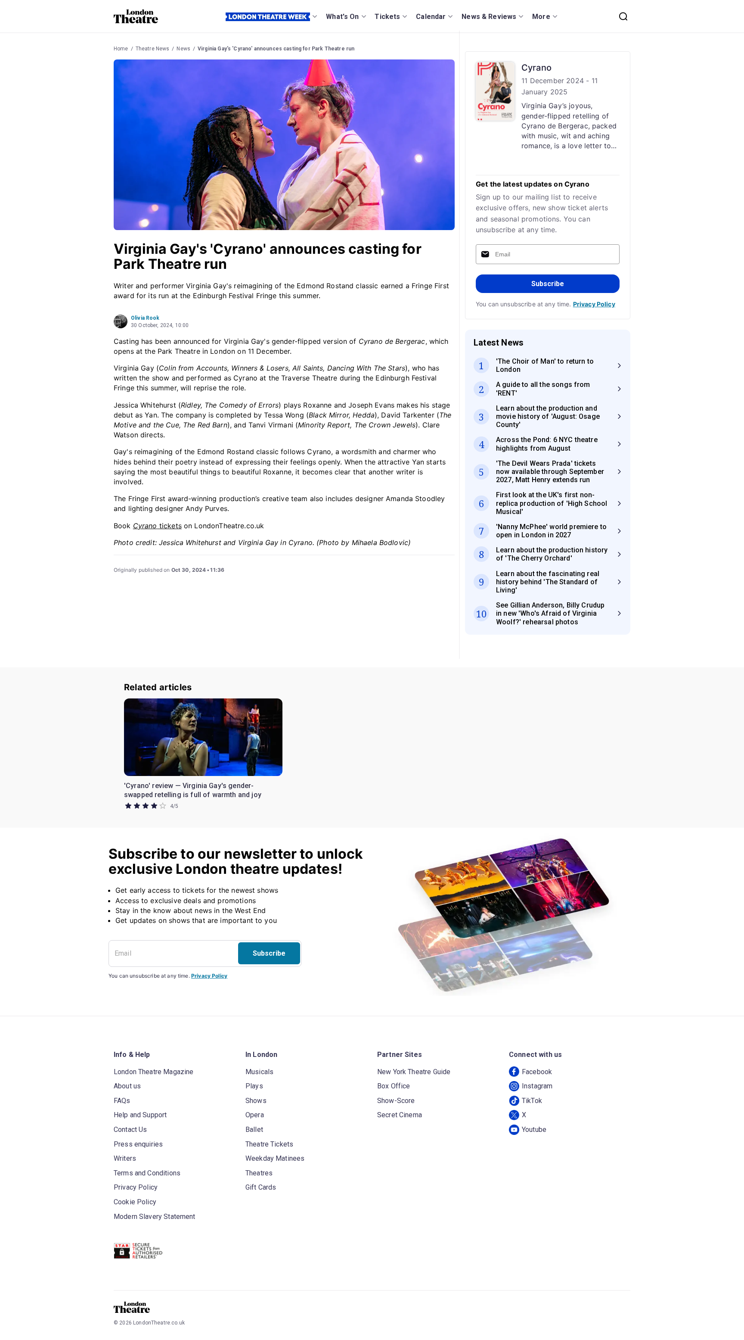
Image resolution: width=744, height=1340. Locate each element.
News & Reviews (489, 16)
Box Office (393, 1086)
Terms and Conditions (147, 1173)
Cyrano (536, 67)
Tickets (387, 16)
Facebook (537, 1072)
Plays (254, 1086)
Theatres (259, 1173)
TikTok (532, 1101)
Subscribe (547, 284)
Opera (254, 1115)
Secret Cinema (399, 1115)
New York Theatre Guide (413, 1072)
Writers (125, 1158)
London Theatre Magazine (153, 1072)
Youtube (534, 1129)
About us (127, 1086)
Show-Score (396, 1101)
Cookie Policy (135, 1202)
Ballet (254, 1129)
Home (121, 49)
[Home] (136, 16)
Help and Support (140, 1115)
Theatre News (153, 49)
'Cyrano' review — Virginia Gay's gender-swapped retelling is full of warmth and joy (192, 790)
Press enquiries (138, 1144)
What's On (342, 16)
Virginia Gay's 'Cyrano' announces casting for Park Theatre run (276, 49)
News (183, 49)
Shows (256, 1101)
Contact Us (130, 1129)
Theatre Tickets (269, 1144)
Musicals (259, 1072)
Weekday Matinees (274, 1158)
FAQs (122, 1101)
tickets (157, 525)
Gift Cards (260, 1187)
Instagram (537, 1086)
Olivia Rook (145, 318)
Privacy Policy (594, 304)
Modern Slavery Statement (154, 1216)
